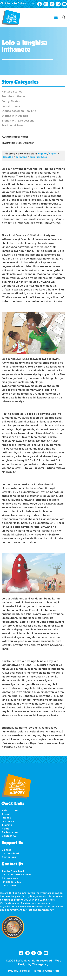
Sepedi (53, 154)
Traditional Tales (12, 125)
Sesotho (8, 157)
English (42, 154)
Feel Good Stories (13, 96)
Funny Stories (11, 101)
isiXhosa (42, 157)
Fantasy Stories (12, 91)
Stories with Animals (15, 116)
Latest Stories (11, 106)
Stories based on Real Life (19, 111)
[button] (56, 17)
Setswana (21, 157)
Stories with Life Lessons (18, 120)
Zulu (32, 157)
